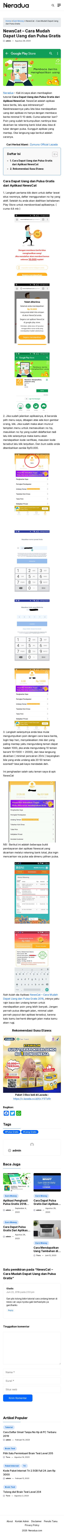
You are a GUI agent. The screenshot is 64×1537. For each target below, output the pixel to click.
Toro (38, 1255)
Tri (24, 1466)
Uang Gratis (30, 1132)
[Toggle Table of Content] (53, 154)
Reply (10, 1310)
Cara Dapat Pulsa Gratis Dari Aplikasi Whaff (46, 1204)
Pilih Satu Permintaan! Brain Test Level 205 (28, 1453)
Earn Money (18, 21)
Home (8, 21)
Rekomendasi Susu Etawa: (28, 168)
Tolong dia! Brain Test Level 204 (22, 1491)
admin (8, 41)
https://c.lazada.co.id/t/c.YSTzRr (32, 1098)
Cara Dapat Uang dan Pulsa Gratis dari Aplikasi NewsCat (32, 162)
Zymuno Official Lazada (44, 144)
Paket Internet (12, 1466)
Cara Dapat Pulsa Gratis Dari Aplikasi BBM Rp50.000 (15, 1230)
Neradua (8, 92)
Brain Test (10, 1448)
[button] (53, 5)
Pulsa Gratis (12, 1132)
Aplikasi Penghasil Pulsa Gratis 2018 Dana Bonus (15, 1204)
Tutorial (9, 1427)
